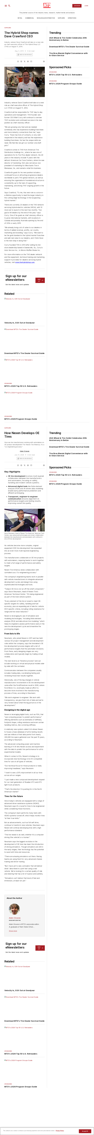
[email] (31, 61)
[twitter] (25, 61)
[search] (9, 5)
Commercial (29, 18)
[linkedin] (21, 61)
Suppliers (61, 18)
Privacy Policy (60, 1130)
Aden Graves (24, 451)
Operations (72, 18)
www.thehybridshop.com (25, 262)
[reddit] (28, 61)
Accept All (85, 1131)
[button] (5, 5)
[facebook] (18, 61)
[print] (44, 61)
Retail (20, 18)
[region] (47, 1131)
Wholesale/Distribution (46, 18)
